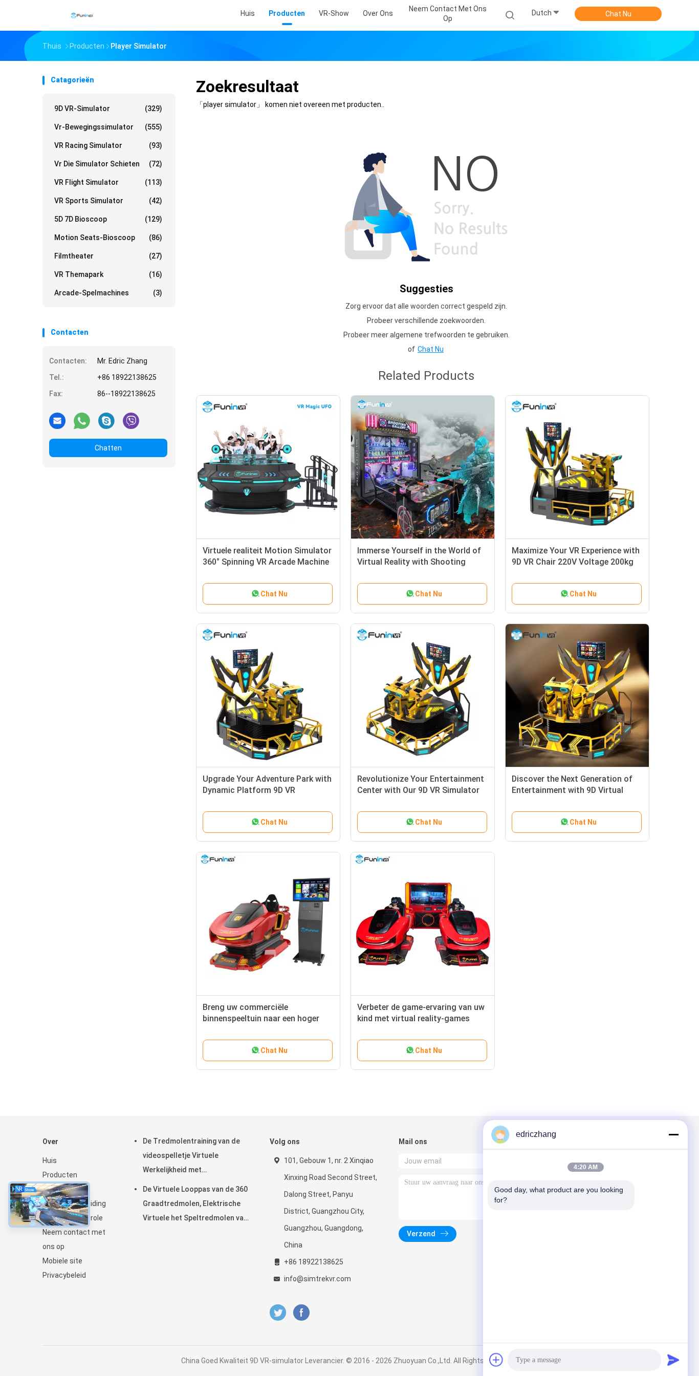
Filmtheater (108, 256)
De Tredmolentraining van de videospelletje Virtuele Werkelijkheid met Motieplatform (191, 1157)
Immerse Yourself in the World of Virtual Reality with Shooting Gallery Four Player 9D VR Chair (419, 562)
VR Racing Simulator (108, 145)
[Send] (673, 1359)
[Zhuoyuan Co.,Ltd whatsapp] (82, 420)
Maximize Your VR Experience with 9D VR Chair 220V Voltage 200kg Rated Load (576, 562)
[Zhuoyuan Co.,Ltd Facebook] (301, 1313)
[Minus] (673, 1134)
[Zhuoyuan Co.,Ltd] (82, 15)
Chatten (108, 448)
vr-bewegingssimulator (108, 127)
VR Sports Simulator (108, 201)
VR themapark (108, 274)
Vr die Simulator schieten (108, 164)
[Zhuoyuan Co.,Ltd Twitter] (278, 1313)
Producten (59, 1175)
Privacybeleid (64, 1275)
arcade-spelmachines (108, 293)
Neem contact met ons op (73, 1239)
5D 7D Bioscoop (108, 219)
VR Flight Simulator (108, 182)
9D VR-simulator (108, 108)
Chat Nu (618, 14)
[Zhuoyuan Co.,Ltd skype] (106, 420)
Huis (49, 1160)
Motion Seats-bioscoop (108, 237)
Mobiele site (62, 1261)
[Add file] (496, 1359)
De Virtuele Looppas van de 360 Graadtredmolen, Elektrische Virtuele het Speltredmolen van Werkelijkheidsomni (195, 1205)
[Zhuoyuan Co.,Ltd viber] (131, 420)
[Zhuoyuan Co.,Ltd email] (57, 420)
